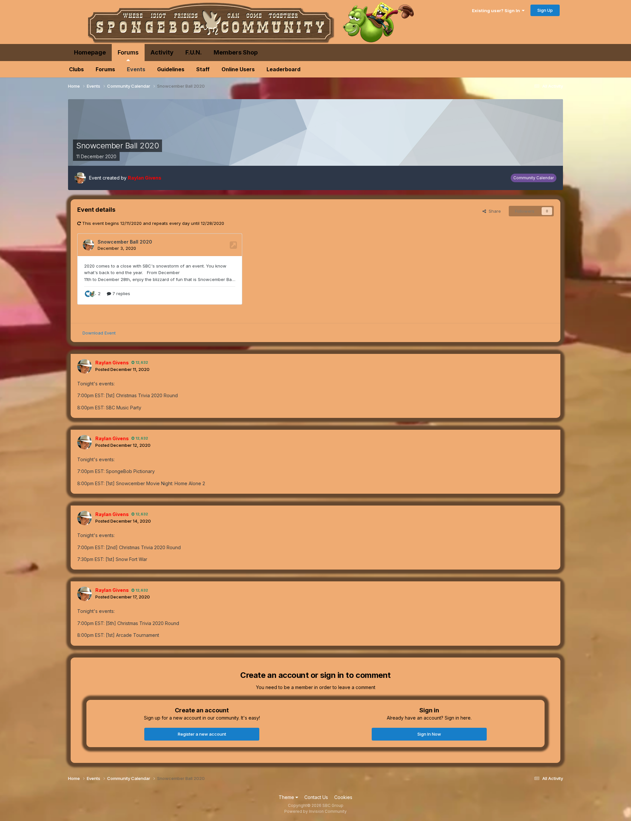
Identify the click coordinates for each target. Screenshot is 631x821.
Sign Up (545, 10)
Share (493, 211)
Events (136, 69)
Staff (203, 69)
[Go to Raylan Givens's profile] (80, 178)
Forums (128, 52)
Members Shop (236, 52)
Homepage (90, 52)
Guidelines (170, 69)
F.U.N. (193, 52)
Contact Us (316, 797)
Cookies (343, 797)
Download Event (99, 332)
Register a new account (202, 734)
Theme (287, 797)
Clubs (76, 69)
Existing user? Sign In (497, 10)
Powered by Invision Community (315, 811)
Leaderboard (283, 69)
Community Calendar (533, 177)
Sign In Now (429, 734)
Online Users (238, 69)
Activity (162, 52)
